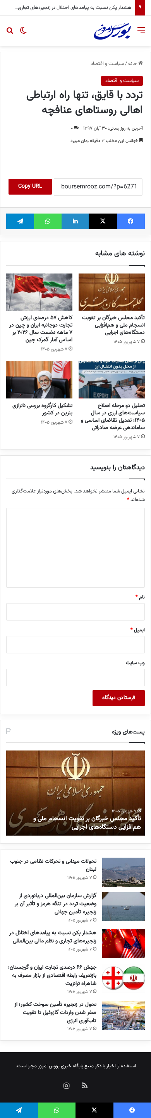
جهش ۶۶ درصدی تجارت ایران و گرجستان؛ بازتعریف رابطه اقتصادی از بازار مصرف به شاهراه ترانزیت (52, 975)
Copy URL (30, 186)
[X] (103, 221)
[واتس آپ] (47, 221)
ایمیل (137, 630)
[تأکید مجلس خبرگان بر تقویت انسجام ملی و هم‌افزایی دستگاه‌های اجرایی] (112, 292)
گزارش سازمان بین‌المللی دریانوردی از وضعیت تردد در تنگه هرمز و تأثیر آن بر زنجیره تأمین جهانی (55, 904)
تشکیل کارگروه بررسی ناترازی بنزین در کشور (42, 409)
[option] (75, 793)
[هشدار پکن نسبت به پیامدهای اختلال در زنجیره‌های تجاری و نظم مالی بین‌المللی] (123, 943)
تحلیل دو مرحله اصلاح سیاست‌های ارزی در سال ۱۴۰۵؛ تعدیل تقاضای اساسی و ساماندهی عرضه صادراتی (113, 417)
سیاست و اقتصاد (107, 64)
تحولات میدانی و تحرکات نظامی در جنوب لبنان (53, 865)
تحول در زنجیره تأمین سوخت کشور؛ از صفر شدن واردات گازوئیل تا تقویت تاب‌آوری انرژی (55, 1012)
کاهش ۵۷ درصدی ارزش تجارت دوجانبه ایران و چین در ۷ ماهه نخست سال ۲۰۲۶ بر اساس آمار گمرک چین (40, 329)
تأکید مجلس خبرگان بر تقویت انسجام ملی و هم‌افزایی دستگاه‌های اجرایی (113, 325)
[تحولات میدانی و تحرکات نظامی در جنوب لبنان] (123, 872)
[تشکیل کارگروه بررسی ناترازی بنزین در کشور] (39, 379)
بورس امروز (49, 1066)
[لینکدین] (75, 221)
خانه (133, 64)
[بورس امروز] (112, 31)
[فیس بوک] (131, 221)
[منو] (141, 34)
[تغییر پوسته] (23, 34)
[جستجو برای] (10, 34)
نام (140, 597)
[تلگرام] (20, 221)
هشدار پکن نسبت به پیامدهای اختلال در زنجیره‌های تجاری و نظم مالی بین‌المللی (52, 937)
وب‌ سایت (135, 663)
